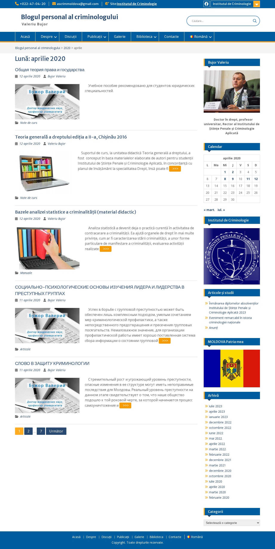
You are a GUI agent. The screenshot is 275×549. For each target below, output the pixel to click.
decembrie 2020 (220, 471)
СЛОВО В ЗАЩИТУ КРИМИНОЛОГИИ (52, 363)
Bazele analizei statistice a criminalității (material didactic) (75, 212)
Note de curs (28, 123)
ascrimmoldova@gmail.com (78, 4)
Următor (56, 431)
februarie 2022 (219, 454)
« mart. (209, 210)
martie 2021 (217, 465)
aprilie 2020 (217, 487)
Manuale (26, 273)
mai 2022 (215, 438)
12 (256, 179)
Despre (47, 36)
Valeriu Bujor (57, 143)
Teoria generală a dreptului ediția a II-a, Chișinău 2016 (71, 137)
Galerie (119, 36)
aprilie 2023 (217, 411)
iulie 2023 (215, 406)
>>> (175, 168)
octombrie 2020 (220, 476)
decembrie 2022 (220, 422)
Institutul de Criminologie (137, 4)
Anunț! (213, 328)
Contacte (171, 36)
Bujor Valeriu (57, 76)
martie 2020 (217, 492)
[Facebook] (206, 4)
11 (248, 179)
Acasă (25, 36)
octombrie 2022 (220, 428)
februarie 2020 (219, 497)
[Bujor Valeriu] (232, 91)
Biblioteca (144, 36)
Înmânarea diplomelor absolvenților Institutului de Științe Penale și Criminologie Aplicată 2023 (233, 307)
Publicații (94, 36)
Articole (25, 349)
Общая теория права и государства (49, 69)
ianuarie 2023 (218, 417)
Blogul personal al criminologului (69, 17)
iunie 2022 (216, 433)
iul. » (221, 210)
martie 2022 (217, 449)
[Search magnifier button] (255, 21)
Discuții (70, 36)
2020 (67, 48)
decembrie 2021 (220, 460)
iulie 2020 (215, 481)
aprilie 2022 (217, 444)
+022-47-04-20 (33, 4)
